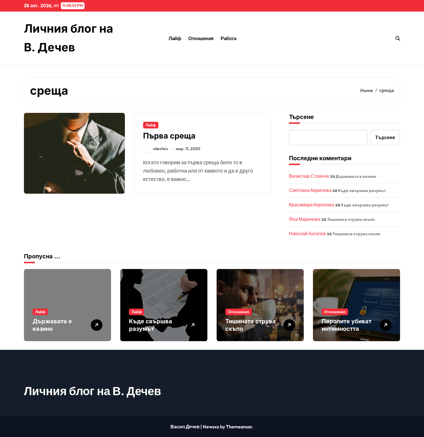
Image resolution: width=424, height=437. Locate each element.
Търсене (301, 116)
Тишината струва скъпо (351, 219)
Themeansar (239, 426)
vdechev (160, 148)
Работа (228, 38)
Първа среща (169, 136)
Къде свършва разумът (362, 190)
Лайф (175, 38)
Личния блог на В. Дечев (92, 391)
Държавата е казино (356, 176)
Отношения (200, 38)
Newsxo (211, 426)
